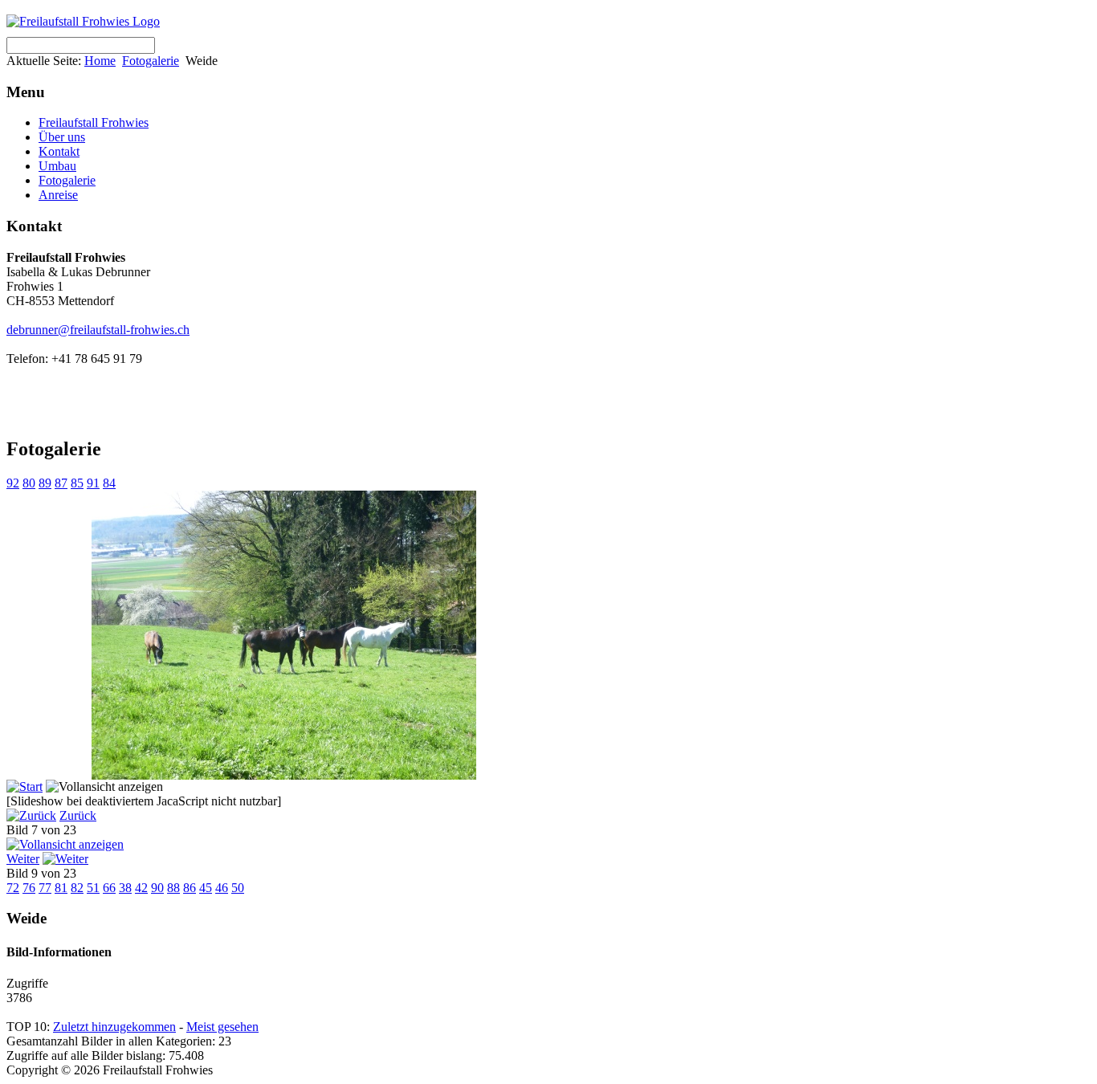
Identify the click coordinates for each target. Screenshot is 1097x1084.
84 (109, 483)
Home (100, 60)
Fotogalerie (150, 60)
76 (28, 888)
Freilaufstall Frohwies (94, 122)
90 (157, 888)
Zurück (77, 815)
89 (45, 483)
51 (93, 888)
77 (45, 888)
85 (77, 483)
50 (237, 888)
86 (189, 888)
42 (141, 888)
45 (205, 888)
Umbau (57, 166)
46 (221, 888)
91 (93, 483)
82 (77, 888)
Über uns (62, 137)
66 (109, 888)
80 (28, 483)
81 (61, 888)
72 (12, 888)
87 (61, 483)
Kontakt (59, 151)
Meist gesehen (222, 1026)
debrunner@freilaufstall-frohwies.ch (98, 329)
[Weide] (284, 775)
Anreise (58, 195)
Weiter (22, 859)
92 (12, 483)
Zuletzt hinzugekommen (114, 1026)
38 (125, 888)
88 (173, 888)
